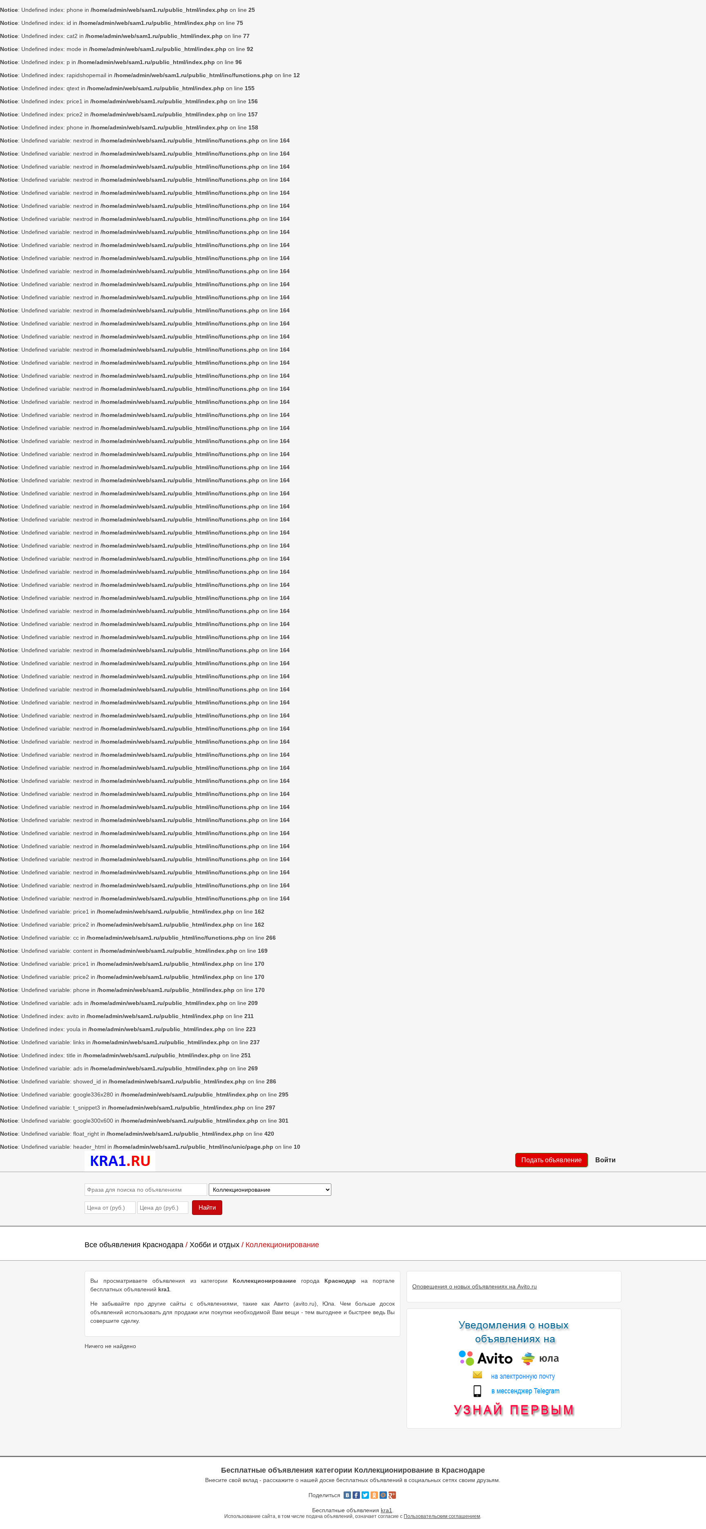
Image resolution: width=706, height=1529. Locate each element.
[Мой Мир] (383, 1495)
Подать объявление (551, 1160)
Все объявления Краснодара (134, 1245)
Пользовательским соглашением (442, 1516)
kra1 (386, 1510)
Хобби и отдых (214, 1245)
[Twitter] (365, 1495)
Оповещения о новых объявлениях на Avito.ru (474, 1286)
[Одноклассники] (374, 1495)
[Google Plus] (392, 1495)
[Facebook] (356, 1495)
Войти (605, 1160)
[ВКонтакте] (347, 1495)
